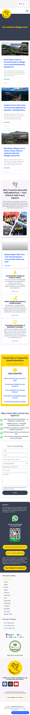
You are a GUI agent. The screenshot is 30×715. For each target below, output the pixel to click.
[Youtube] (16, 684)
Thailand (6, 606)
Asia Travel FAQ (15, 373)
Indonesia (7, 595)
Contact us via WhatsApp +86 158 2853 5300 (15, 525)
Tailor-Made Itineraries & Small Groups (15, 302)
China (6, 582)
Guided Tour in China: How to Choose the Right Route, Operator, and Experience (15, 107)
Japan (6, 590)
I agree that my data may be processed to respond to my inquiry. (14, 488)
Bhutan (6, 587)
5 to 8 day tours (9, 625)
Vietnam (6, 592)
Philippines (7, 603)
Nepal (6, 584)
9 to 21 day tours (9, 628)
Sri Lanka (7, 611)
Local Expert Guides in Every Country (15, 277)
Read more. (15, 291)
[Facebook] (4, 684)
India (5, 598)
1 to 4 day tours (9, 623)
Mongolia (7, 609)
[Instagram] (10, 684)
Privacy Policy (17, 708)
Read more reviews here (15, 655)
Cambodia (7, 600)
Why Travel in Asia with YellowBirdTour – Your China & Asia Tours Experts (15, 194)
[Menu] (27, 11)
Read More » (7, 79)
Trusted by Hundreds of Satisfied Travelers (15, 326)
